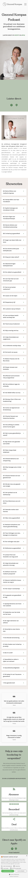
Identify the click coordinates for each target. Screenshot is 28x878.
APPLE (23, 35)
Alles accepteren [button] (8, 871)
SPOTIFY (16, 35)
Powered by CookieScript (14, 876)
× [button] (26, 855)
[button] (14, 874)
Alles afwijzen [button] (21, 871)
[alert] (14, 866)
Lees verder (17, 863)
